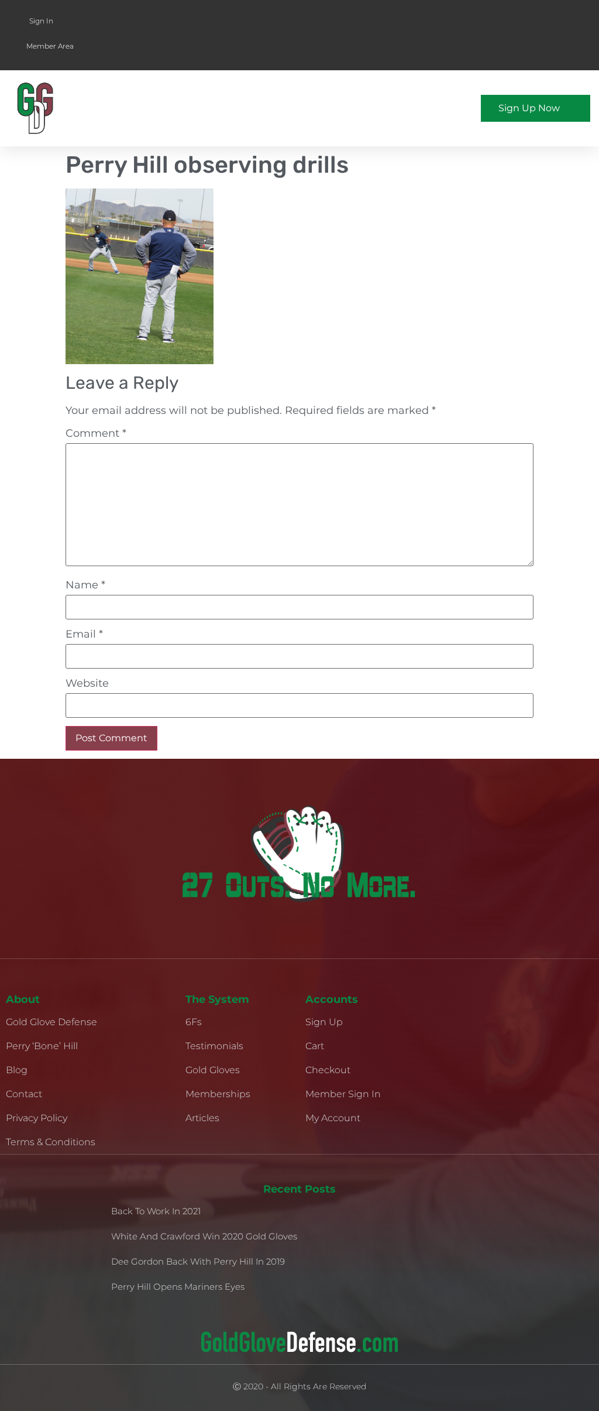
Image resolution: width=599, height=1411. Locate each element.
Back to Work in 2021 (156, 1211)
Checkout (327, 1070)
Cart (314, 1046)
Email (84, 634)
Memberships (217, 1094)
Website (87, 683)
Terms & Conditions (50, 1142)
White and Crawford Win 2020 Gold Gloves (204, 1236)
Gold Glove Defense (51, 1022)
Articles (202, 1118)
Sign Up (324, 1022)
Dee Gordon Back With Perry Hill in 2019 (198, 1261)
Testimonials (214, 1046)
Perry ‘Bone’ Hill (42, 1046)
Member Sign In (343, 1094)
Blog (16, 1070)
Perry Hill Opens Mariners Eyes (178, 1286)
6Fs (193, 1022)
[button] (378, 108)
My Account (332, 1118)
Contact (24, 1094)
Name (85, 585)
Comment (96, 433)
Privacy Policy (36, 1118)
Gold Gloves (212, 1070)
